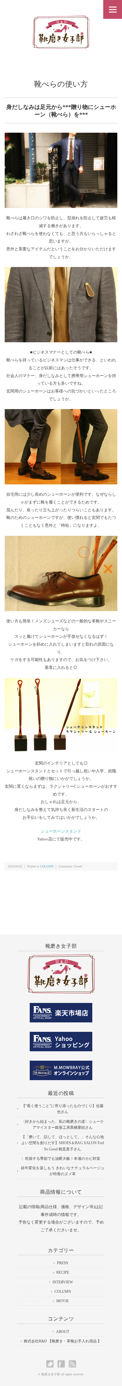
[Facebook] (63, 1364)
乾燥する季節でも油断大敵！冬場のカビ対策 (62, 1158)
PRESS (62, 1263)
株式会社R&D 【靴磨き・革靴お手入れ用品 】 (62, 1341)
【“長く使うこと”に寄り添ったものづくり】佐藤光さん (63, 1109)
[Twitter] (51, 1364)
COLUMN (46, 866)
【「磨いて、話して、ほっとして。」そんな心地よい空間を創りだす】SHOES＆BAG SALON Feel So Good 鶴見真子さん (62, 1143)
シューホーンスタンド (61, 831)
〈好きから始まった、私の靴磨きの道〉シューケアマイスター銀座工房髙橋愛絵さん (62, 1124)
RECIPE (62, 1272)
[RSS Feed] (72, 1364)
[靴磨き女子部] (61, 21)
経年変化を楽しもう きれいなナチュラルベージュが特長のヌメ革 (62, 1171)
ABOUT (62, 1332)
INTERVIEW (63, 1282)
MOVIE (62, 1301)
